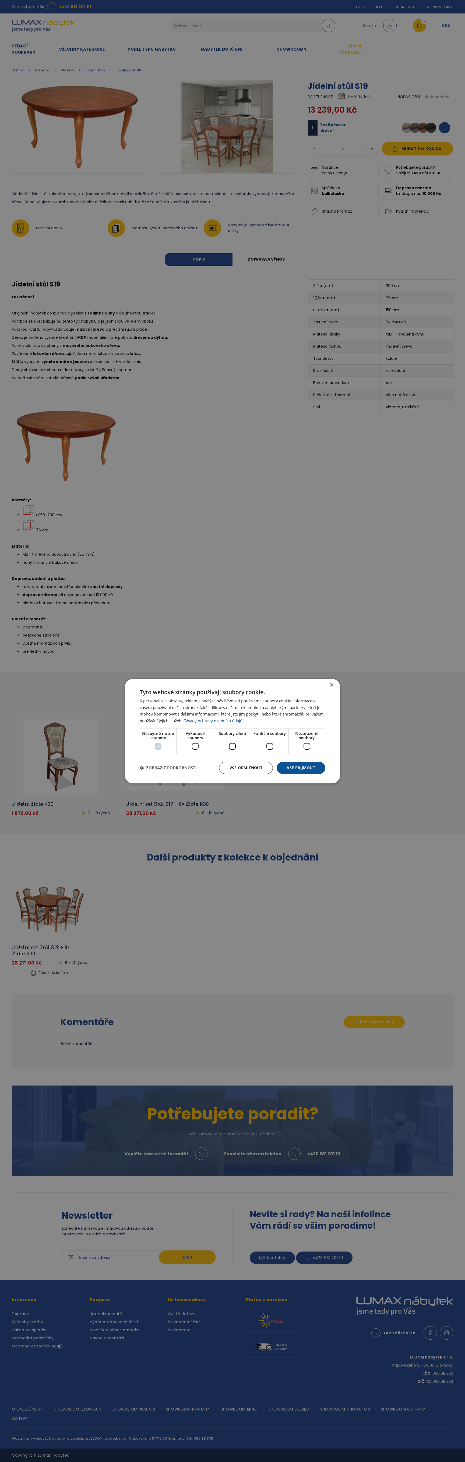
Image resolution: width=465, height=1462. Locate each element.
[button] (168, 768)
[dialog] (232, 731)
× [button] (331, 685)
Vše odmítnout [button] (246, 767)
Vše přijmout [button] (301, 767)
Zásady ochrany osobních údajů (213, 720)
